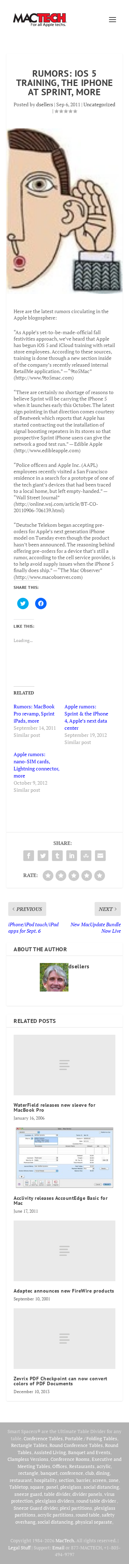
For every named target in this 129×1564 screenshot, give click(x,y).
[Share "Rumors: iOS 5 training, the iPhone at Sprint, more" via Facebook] (29, 856)
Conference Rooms (70, 1459)
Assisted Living (50, 1452)
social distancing (101, 1487)
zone (114, 1480)
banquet (49, 1473)
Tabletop (18, 1487)
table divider (57, 1494)
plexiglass (70, 1487)
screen (99, 1480)
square (37, 1487)
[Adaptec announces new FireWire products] (64, 1251)
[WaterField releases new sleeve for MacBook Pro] (64, 1065)
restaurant (21, 1480)
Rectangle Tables (29, 1445)
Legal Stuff (19, 1547)
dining (103, 1473)
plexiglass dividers (54, 1501)
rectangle (28, 1473)
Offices (59, 1466)
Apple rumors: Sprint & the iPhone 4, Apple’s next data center (86, 717)
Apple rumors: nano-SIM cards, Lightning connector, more (36, 765)
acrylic (104, 1466)
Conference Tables (43, 1438)
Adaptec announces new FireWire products (64, 1291)
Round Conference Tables (76, 1445)
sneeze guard (28, 1494)
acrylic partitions (55, 1515)
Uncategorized (99, 104)
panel (52, 1487)
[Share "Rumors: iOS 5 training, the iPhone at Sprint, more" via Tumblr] (57, 856)
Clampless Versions (28, 1459)
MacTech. (65, 1540)
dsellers (44, 104)
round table (88, 1515)
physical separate (93, 1522)
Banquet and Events (89, 1452)
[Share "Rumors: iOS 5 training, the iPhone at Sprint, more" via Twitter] (43, 856)
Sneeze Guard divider (36, 1508)
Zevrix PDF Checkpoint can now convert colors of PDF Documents (61, 1381)
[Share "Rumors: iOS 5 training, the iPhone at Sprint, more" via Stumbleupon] (86, 856)
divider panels (87, 1494)
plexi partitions (76, 1508)
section (66, 1480)
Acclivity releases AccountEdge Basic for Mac (61, 1200)
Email (58, 1547)
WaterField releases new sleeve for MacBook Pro (54, 1107)
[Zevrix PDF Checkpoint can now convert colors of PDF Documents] (64, 1338)
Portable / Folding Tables (91, 1438)
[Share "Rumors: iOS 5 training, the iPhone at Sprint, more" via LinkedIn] (71, 856)
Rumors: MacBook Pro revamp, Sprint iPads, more (34, 713)
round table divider (96, 1501)
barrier (83, 1480)
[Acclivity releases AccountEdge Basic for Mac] (64, 1157)
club (89, 1473)
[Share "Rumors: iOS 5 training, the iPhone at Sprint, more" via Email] (100, 856)
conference (71, 1473)
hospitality (45, 1480)
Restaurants (82, 1466)
